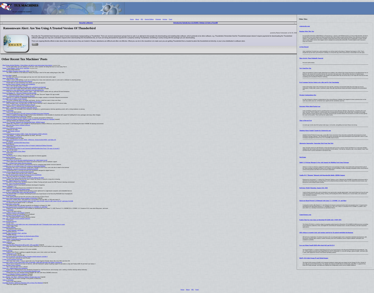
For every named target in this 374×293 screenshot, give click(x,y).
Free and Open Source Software (12, 265)
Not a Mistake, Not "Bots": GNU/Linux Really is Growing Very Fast (21, 277)
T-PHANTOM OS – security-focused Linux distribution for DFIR (20, 169)
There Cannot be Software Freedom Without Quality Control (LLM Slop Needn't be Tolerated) (28, 119)
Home (132, 19)
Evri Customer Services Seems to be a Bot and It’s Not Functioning (319, 82)
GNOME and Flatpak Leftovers (11, 131)
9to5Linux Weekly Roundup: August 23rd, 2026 (313, 188)
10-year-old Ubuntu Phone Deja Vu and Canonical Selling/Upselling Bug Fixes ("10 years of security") (31, 148)
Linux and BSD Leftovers (10, 221)
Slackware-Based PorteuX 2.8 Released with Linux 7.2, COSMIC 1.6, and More (322, 200)
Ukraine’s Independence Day (307, 95)
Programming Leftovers (9, 157)
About (137, 19)
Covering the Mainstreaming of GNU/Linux (14, 116)
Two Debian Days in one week (11, 204)
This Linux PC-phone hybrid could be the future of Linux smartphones (22, 175)
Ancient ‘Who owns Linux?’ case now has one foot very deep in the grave (23, 177)
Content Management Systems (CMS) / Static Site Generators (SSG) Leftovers (25, 134)
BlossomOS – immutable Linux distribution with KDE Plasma (20, 107)
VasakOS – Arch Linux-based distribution (14, 183)
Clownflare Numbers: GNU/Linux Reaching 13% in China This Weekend (23, 283)
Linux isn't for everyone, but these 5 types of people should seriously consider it (25, 256)
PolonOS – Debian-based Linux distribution (15, 180)
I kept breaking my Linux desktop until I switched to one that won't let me (23, 90)
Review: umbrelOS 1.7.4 (9, 186)
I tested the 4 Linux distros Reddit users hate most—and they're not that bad (24, 87)
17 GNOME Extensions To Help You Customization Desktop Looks (21, 271)
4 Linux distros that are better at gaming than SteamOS (18, 172)
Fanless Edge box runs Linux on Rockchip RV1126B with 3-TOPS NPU (320, 220)
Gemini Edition (149, 19)
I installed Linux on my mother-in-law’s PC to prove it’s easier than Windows (24, 166)
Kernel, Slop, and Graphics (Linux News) (14, 151)
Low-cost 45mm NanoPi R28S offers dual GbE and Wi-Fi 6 (316, 245)
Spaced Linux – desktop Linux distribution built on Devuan (19, 104)
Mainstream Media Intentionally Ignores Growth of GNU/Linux (20, 198)
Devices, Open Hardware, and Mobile (13, 230)
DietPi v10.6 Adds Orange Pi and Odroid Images (313, 258)
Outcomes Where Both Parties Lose (309, 106)
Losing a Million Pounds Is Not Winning (14, 212)
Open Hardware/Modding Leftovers (12, 137)
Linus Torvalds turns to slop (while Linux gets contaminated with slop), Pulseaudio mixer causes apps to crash (34, 224)
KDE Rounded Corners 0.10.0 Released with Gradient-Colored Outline (22, 102)
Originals (158, 19)
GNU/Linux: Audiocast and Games (12, 128)
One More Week (7, 75)
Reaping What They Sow (306, 31)
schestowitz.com (304, 26)
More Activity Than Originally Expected (311, 58)
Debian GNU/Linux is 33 (9, 253)
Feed (170, 19)
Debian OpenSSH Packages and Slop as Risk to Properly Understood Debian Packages (27, 145)
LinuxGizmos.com (305, 214)
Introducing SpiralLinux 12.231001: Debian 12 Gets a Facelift (195, 23)
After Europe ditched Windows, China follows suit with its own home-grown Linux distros (27, 65)
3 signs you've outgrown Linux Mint (12, 259)
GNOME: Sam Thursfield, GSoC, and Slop (15, 233)
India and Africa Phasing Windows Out (13, 215)
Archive (165, 19)
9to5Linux (302, 157)
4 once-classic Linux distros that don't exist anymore (17, 81)
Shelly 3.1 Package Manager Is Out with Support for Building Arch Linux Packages (324, 162)
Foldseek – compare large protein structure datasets (17, 163)
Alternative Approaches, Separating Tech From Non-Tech (316, 143)
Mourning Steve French (9, 195)
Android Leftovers (7, 154)
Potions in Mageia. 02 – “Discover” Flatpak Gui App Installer (19, 93)
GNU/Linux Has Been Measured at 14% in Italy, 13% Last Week (21, 245)
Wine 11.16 (6, 248)
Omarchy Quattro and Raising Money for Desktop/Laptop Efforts (21, 236)
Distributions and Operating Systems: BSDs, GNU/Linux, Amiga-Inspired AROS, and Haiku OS (29, 139)
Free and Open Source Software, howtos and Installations (19, 84)
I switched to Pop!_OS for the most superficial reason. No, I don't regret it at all (25, 160)
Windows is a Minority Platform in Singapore (15, 274)
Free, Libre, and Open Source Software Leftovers (16, 125)
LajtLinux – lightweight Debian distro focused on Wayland (19, 96)
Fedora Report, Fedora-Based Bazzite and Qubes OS (18, 239)
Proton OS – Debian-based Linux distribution (15, 268)
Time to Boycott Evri (305, 120)
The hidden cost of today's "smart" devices (15, 99)
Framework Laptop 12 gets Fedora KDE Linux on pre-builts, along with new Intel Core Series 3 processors (32, 262)
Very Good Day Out (305, 68)
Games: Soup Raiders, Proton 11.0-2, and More (16, 68)
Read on (34, 44)
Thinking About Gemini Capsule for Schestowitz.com (315, 130)
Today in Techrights (8, 110)
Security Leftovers (86, 23)
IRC (142, 19)
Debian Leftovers (7, 242)
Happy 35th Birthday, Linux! (10, 78)
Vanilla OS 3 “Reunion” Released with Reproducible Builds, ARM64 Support (322, 175)
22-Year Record (303, 47)
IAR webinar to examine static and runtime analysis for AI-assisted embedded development (326, 232)
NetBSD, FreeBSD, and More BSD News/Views (16, 142)
